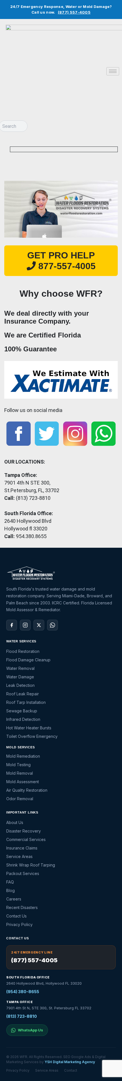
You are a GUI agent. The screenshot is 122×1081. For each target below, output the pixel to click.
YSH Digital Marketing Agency (70, 1062)
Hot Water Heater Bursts (28, 727)
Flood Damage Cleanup (28, 659)
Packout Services (22, 873)
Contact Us (16, 916)
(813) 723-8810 (21, 1016)
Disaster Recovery (23, 831)
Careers (13, 899)
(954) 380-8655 (22, 991)
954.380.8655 (31, 536)
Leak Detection (20, 685)
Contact (70, 1070)
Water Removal (20, 668)
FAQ (10, 882)
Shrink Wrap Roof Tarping (30, 865)
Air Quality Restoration (26, 790)
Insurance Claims (21, 848)
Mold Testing (18, 764)
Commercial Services (26, 839)
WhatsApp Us (30, 1030)
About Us (14, 822)
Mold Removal (19, 773)
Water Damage (20, 676)
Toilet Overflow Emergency (32, 736)
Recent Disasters (22, 907)
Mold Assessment (22, 781)
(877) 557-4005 (74, 12)
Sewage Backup (21, 710)
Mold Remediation (23, 756)
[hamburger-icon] (112, 71)
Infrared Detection (23, 719)
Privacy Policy (19, 924)
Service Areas (19, 856)
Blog (10, 890)
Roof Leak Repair (22, 693)
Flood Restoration (22, 651)
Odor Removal (19, 798)
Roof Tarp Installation (26, 702)
